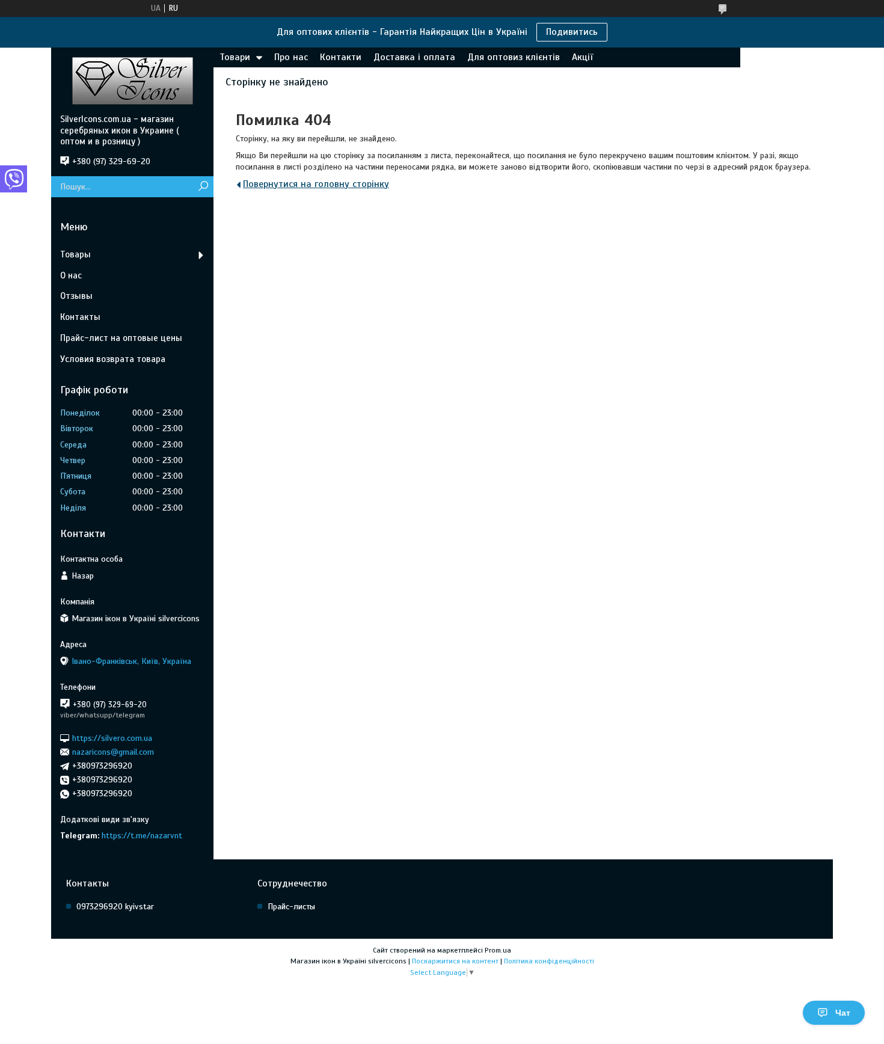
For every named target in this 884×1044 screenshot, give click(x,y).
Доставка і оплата (414, 57)
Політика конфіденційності (549, 961)
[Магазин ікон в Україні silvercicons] (132, 81)
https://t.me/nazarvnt (142, 836)
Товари (234, 57)
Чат (842, 1013)
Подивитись (572, 32)
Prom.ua (498, 950)
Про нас (291, 57)
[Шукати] (202, 186)
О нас (71, 275)
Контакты (80, 317)
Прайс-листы (291, 906)
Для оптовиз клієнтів (513, 57)
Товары (75, 254)
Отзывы (76, 295)
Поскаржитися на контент (455, 961)
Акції (582, 57)
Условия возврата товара (112, 359)
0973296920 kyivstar (115, 906)
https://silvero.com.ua (112, 737)
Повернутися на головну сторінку (316, 184)
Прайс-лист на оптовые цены (121, 338)
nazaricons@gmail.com (113, 752)
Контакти (340, 57)
